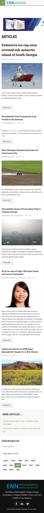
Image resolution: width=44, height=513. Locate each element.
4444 (11, 465)
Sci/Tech (38, 495)
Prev (13, 461)
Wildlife (24, 495)
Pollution (16, 495)
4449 (5, 470)
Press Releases (25, 498)
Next (11, 470)
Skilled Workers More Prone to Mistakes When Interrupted (20, 422)
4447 (31, 465)
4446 (24, 465)
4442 (33, 461)
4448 (37, 465)
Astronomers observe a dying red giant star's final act (21, 429)
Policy (31, 495)
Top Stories (9, 492)
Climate (29, 492)
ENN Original (19, 492)
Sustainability (8, 446)
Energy (35, 492)
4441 (27, 461)
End (18, 470)
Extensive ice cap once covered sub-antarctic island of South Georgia (19, 50)
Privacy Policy (32, 509)
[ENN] (17, 2)
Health (15, 498)
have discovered (14, 131)
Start (6, 461)
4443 (5, 465)
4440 (20, 461)
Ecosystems (7, 495)
